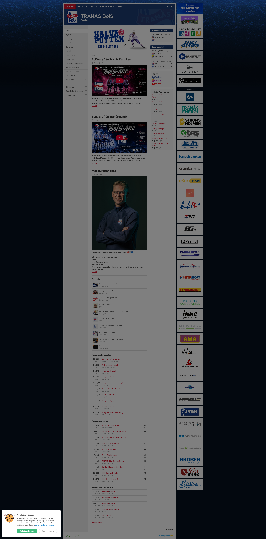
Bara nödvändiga (48, 531)
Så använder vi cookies (44, 525)
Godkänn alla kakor (27, 531)
